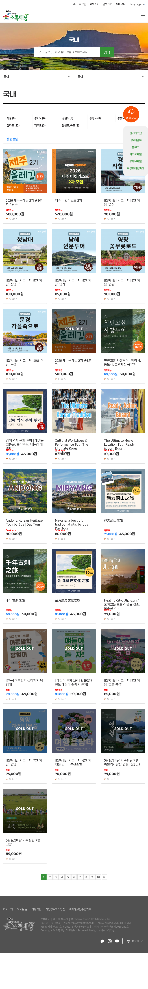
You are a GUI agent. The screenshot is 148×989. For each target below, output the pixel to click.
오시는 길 (22, 909)
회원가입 (94, 4)
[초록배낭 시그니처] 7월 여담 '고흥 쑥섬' (122, 682)
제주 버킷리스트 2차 (68, 200)
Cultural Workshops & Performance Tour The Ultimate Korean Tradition (71, 446)
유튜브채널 (135, 161)
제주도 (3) (40, 125)
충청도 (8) (95, 118)
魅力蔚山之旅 (113, 520)
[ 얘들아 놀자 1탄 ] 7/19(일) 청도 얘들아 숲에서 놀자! (73, 682)
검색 (107, 52)
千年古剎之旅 (15, 600)
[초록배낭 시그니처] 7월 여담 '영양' (24, 762)
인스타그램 (135, 133)
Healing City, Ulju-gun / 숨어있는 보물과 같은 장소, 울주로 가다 (122, 604)
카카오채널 (135, 154)
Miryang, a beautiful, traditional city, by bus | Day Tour (72, 524)
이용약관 (36, 909)
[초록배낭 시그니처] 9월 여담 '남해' (73, 282)
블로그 (135, 147)
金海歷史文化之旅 (67, 600)
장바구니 (120, 4)
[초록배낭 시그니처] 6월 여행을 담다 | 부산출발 (73, 762)
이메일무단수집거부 (80, 909)
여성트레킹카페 (135, 168)
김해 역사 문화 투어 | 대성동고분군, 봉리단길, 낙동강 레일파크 (25, 444)
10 (98, 877)
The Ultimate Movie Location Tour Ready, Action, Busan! (119, 444)
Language (136, 4)
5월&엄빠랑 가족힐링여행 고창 (23, 842)
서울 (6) (11, 118)
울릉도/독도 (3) (70, 125)
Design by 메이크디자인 (102, 930)
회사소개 (8, 909)
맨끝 (104, 877)
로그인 (82, 4)
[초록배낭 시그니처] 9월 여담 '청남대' (24, 282)
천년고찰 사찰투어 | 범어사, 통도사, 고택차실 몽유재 (122, 362)
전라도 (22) (13, 125)
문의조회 (107, 4)
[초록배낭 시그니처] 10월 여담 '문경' (24, 362)
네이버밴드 (135, 140)
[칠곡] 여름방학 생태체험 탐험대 (24, 682)
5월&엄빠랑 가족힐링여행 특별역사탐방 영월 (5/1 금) (122, 762)
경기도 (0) (40, 118)
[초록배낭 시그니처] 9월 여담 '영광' (122, 282)
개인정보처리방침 (55, 909)
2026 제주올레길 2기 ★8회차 (73, 362)
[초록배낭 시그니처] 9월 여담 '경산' (122, 202)
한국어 (135, 941)
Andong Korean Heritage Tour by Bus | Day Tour (24, 522)
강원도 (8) (67, 118)
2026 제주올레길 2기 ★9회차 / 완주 (24, 202)
